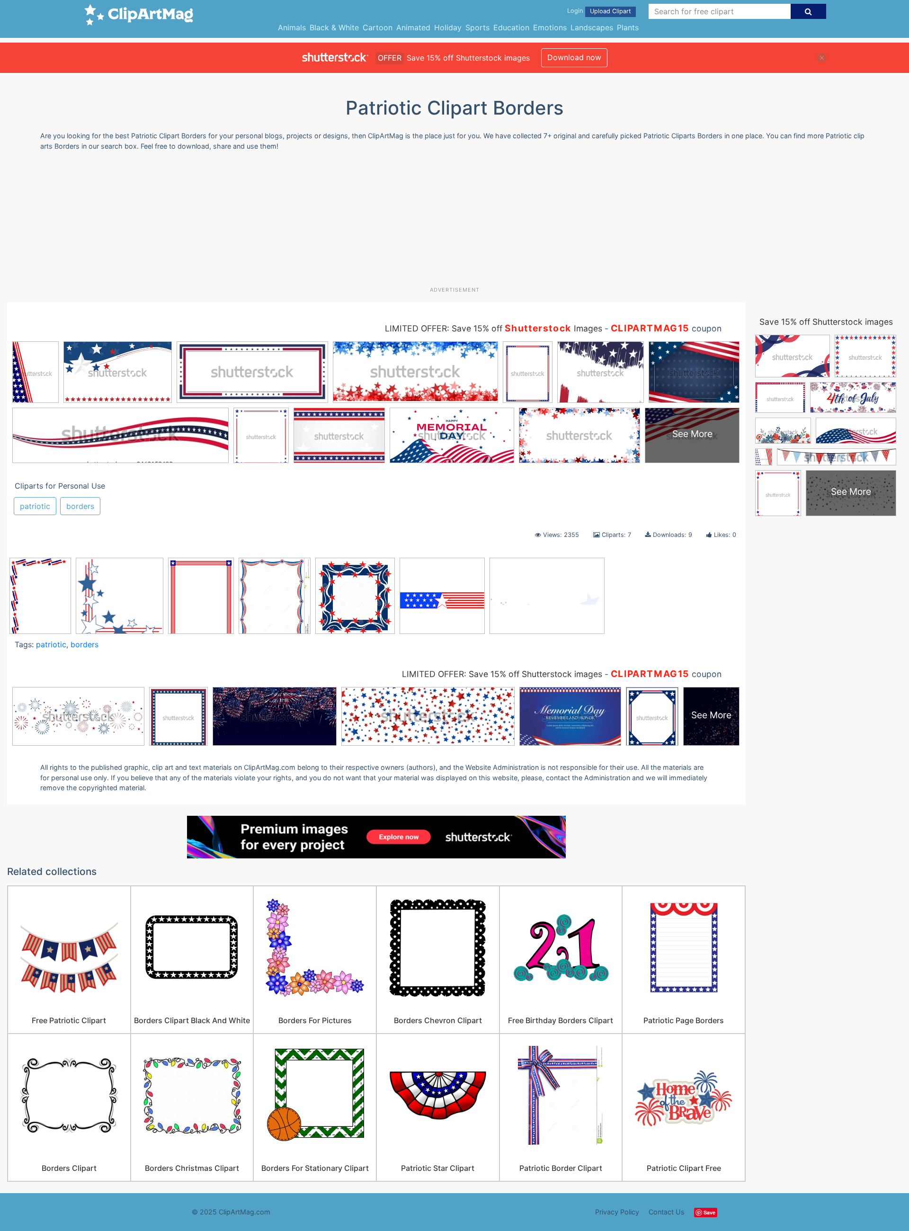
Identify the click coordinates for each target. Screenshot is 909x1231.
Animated (413, 27)
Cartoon (377, 27)
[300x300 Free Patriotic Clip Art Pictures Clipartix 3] (442, 600)
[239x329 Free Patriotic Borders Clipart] (40, 600)
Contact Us (667, 1212)
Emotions (550, 27)
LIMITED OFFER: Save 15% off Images (493, 328)
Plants (628, 27)
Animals (292, 27)
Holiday (448, 27)
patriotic (35, 506)
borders (80, 506)
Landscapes (591, 27)
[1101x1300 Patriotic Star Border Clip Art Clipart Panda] (274, 600)
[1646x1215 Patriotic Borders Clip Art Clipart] (547, 600)
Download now (574, 57)
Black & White (334, 27)
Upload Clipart (610, 11)
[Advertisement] (454, 222)
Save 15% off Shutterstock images (826, 322)
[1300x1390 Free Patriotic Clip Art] (355, 600)
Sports (477, 27)
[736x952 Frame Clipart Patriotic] (201, 600)
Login (575, 10)
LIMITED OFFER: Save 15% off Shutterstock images (502, 674)
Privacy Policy (617, 1212)
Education (511, 27)
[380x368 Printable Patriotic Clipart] (119, 600)
